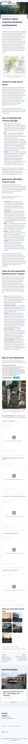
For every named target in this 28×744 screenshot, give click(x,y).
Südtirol (18, 649)
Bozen (11, 90)
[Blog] (14, 717)
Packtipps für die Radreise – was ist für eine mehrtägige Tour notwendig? (7, 658)
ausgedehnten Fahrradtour (13, 226)
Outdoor (13, 649)
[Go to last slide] (4, 686)
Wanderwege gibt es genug (13, 218)
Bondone (6, 324)
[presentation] (14, 681)
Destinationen (5, 16)
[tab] (11, 702)
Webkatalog (11, 718)
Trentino (23, 649)
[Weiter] (24, 686)
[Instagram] (7, 732)
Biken (4, 646)
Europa (10, 16)
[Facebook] (3, 732)
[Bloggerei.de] (14, 715)
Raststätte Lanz (17, 101)
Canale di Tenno (17, 319)
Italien (14, 16)
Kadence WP (15, 740)
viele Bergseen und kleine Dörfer (11, 130)
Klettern (17, 646)
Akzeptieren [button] (16, 377)
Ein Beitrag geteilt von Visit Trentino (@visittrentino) (14, 493)
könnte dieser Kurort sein (14, 307)
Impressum (4, 726)
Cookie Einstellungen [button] (7, 377)
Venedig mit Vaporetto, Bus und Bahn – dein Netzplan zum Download (13, 693)
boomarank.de (5, 718)
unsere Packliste (14, 196)
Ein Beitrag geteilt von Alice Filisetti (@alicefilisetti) (14, 455)
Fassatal (23, 299)
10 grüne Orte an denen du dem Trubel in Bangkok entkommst (20, 657)
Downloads (18, 726)
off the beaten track (6, 649)
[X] (5, 732)
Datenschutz (11, 726)
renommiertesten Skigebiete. (11, 158)
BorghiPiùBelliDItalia (7, 458)
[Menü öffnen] (25, 3)
